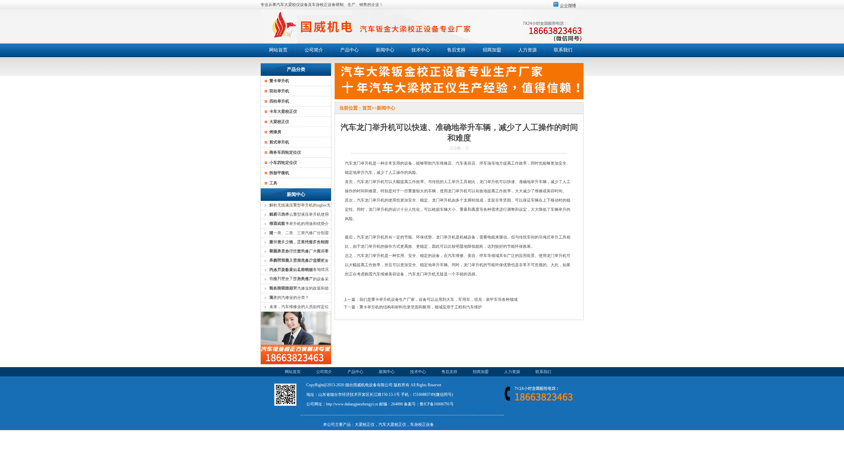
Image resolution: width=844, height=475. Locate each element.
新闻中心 (385, 50)
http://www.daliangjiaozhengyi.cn (352, 404)
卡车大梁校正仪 (283, 111)
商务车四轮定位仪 (285, 152)
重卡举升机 (279, 81)
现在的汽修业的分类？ (289, 297)
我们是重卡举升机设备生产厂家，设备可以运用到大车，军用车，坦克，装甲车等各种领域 (438, 299)
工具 (273, 183)
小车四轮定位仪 (283, 162)
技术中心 (420, 50)
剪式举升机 (279, 142)
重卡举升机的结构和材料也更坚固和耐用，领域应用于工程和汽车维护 (420, 307)
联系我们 (563, 50)
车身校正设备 (422, 424)
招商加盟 (492, 50)
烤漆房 (275, 132)
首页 (367, 108)
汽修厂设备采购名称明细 (291, 270)
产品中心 (349, 50)
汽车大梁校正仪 (392, 424)
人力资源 (527, 50)
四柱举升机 (279, 101)
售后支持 (456, 50)
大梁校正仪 (279, 121)
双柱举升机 (279, 91)
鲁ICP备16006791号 (437, 404)
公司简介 (314, 50)
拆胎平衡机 (279, 173)
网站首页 (278, 50)
